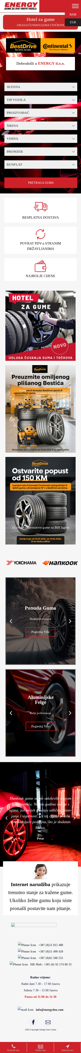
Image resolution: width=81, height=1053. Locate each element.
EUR (70, 22)
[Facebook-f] (33, 1022)
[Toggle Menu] (75, 6)
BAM (70, 14)
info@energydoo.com (50, 1009)
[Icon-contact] (48, 1022)
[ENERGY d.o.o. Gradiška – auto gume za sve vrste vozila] (21, 7)
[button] (11, 621)
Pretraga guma (41, 182)
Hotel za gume (41, 19)
